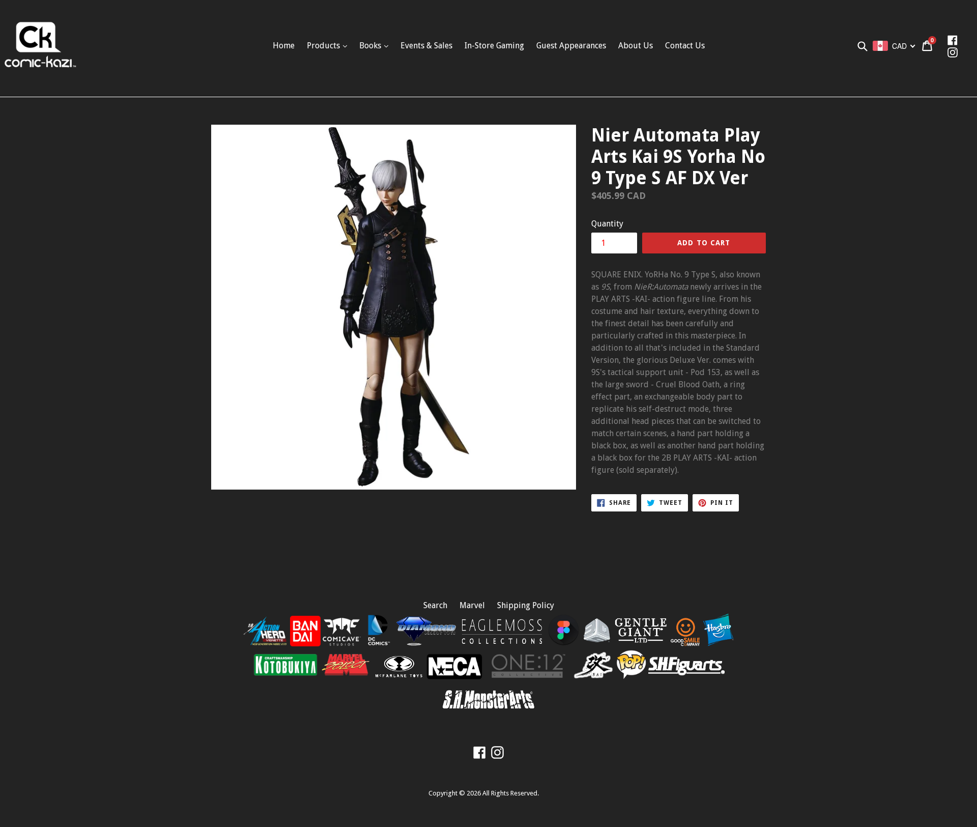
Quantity (607, 224)
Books (371, 45)
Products (324, 45)
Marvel (472, 605)
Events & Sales (426, 45)
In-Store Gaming (494, 45)
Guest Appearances (571, 45)
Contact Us (685, 45)
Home (284, 45)
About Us (635, 45)
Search (435, 605)
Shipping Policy (525, 605)
